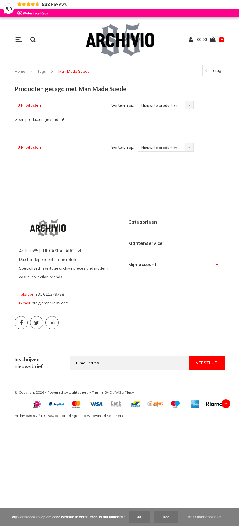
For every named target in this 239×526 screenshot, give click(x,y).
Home (20, 71)
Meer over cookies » (205, 517)
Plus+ (129, 392)
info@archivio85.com (50, 303)
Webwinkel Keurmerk (105, 415)
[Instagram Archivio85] (52, 322)
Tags (42, 71)
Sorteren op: (122, 105)
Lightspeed (79, 392)
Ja (139, 517)
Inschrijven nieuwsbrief (29, 362)
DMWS (115, 392)
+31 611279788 (49, 294)
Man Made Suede (74, 71)
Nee (166, 517)
